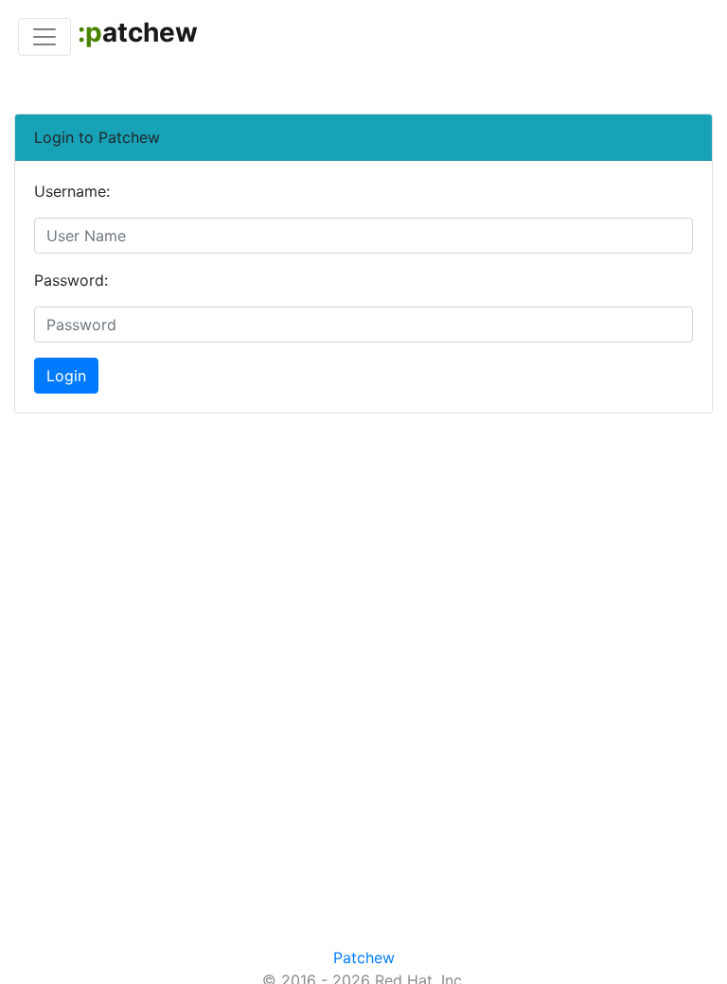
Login (66, 375)
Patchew (364, 957)
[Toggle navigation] (44, 37)
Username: (72, 191)
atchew (138, 32)
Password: (71, 280)
